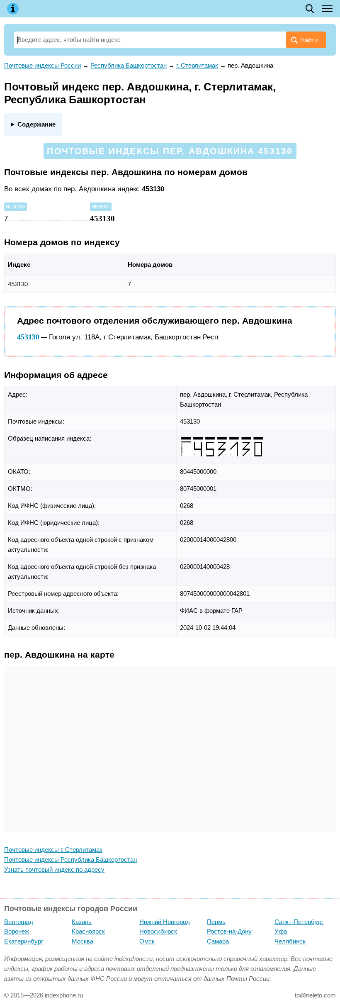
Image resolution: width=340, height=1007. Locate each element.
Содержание (36, 124)
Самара (218, 941)
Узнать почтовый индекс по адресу (54, 869)
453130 (28, 337)
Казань (82, 921)
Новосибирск (158, 931)
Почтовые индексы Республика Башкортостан (70, 859)
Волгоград (18, 921)
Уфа (280, 931)
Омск (147, 941)
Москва (82, 941)
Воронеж (16, 931)
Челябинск (290, 941)
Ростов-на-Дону (229, 931)
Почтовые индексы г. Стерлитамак (53, 849)
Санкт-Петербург (298, 921)
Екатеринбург (23, 941)
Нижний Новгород (164, 921)
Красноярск (88, 931)
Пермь (216, 921)
